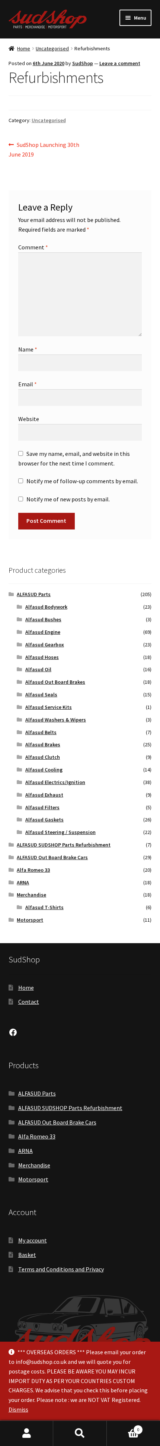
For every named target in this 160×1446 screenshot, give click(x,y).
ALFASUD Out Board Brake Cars (52, 857)
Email (27, 384)
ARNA (23, 882)
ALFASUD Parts (34, 594)
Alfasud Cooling (44, 769)
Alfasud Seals (41, 694)
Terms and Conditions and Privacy (61, 1269)
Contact (28, 1001)
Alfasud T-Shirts (44, 907)
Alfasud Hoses (42, 657)
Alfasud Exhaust (44, 794)
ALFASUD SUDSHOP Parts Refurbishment (64, 844)
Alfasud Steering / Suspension (60, 832)
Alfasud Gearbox (44, 644)
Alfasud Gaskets (44, 819)
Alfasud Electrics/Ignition (55, 782)
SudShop (82, 63)
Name (27, 349)
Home (23, 48)
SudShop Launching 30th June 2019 (44, 149)
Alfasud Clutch (42, 757)
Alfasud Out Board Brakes (55, 682)
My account (32, 1240)
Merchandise (31, 894)
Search (79, 1433)
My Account (26, 1433)
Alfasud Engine (42, 632)
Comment (33, 247)
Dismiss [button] (18, 1409)
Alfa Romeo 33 (33, 870)
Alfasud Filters (42, 807)
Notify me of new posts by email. (68, 499)
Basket (27, 1254)
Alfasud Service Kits (48, 707)
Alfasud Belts (41, 732)
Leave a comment (119, 63)
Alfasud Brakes (42, 744)
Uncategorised (52, 48)
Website (28, 419)
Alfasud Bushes (43, 619)
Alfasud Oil (38, 669)
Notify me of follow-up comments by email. (82, 481)
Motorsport (30, 920)
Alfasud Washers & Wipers (55, 719)
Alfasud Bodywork (46, 606)
